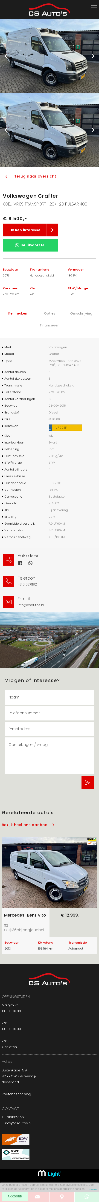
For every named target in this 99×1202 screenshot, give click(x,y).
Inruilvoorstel (33, 245)
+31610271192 (27, 584)
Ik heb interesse (26, 230)
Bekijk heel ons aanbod (25, 824)
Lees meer (92, 1189)
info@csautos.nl (31, 605)
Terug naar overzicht (35, 176)
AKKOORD (15, 1196)
